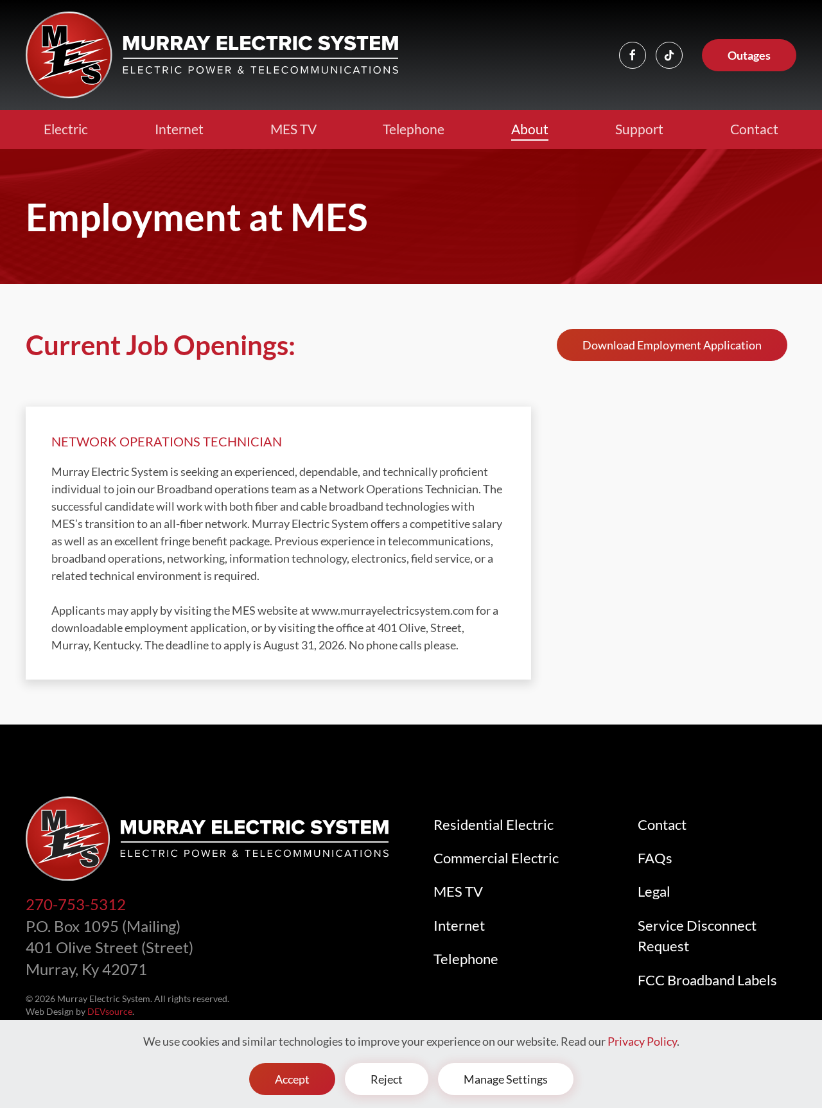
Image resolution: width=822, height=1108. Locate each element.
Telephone (413, 129)
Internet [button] (179, 129)
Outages (749, 55)
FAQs (655, 858)
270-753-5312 (76, 904)
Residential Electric (493, 824)
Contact (754, 129)
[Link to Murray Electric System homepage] (207, 837)
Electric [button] (66, 129)
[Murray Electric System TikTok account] (669, 55)
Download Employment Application (672, 345)
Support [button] (639, 129)
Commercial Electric (496, 858)
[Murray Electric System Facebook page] (632, 55)
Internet (459, 925)
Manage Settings (506, 1079)
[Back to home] (212, 55)
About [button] (529, 129)
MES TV (458, 891)
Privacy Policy (642, 1041)
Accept (292, 1079)
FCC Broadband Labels (707, 980)
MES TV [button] (293, 129)
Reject (387, 1079)
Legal (654, 891)
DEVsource (109, 1011)
